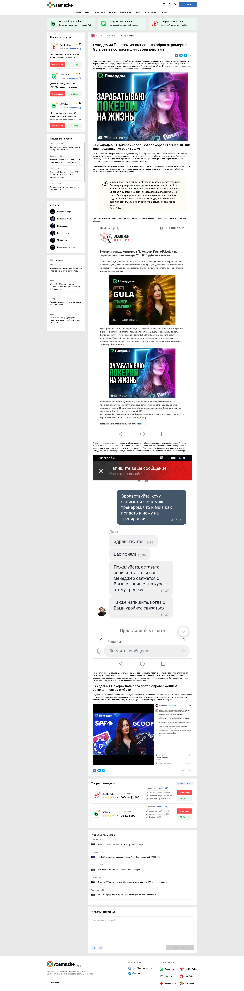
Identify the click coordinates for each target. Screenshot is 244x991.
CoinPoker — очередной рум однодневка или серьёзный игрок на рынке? (65, 320)
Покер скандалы (128, 36)
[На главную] (60, 5)
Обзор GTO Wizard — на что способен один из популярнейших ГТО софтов (65, 286)
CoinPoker (190, 976)
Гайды (164, 12)
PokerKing (190, 983)
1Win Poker (169, 976)
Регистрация (184, 793)
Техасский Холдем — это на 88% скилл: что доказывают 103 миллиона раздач (132, 882)
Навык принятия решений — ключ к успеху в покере (120, 844)
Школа (112, 12)
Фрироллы (151, 12)
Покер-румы (83, 12)
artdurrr (99, 36)
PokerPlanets (170, 983)
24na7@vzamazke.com (142, 968)
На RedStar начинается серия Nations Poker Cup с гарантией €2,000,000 (129, 857)
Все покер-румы (185, 783)
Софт (138, 12)
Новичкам (126, 12)
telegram (54, 983)
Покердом (169, 969)
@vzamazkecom (139, 973)
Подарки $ (99, 12)
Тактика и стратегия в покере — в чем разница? (119, 870)
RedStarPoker (191, 969)
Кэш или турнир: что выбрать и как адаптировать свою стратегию (127, 895)
